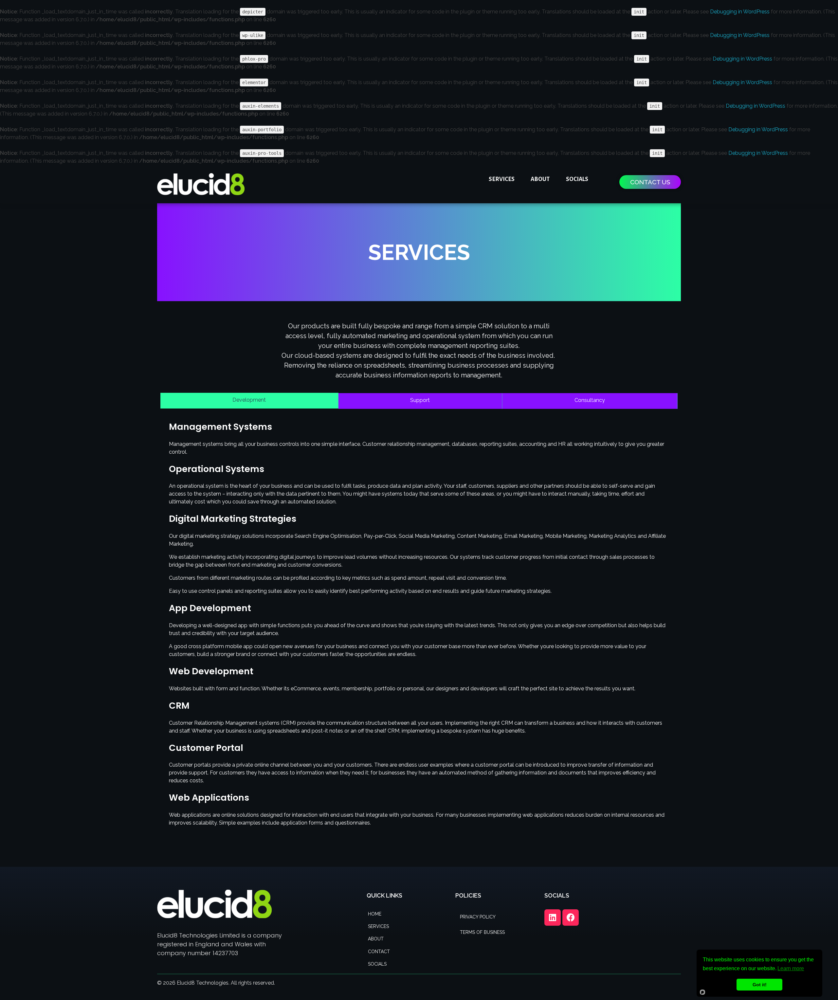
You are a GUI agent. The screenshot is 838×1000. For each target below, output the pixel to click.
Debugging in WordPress (740, 12)
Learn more (790, 968)
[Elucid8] (201, 184)
